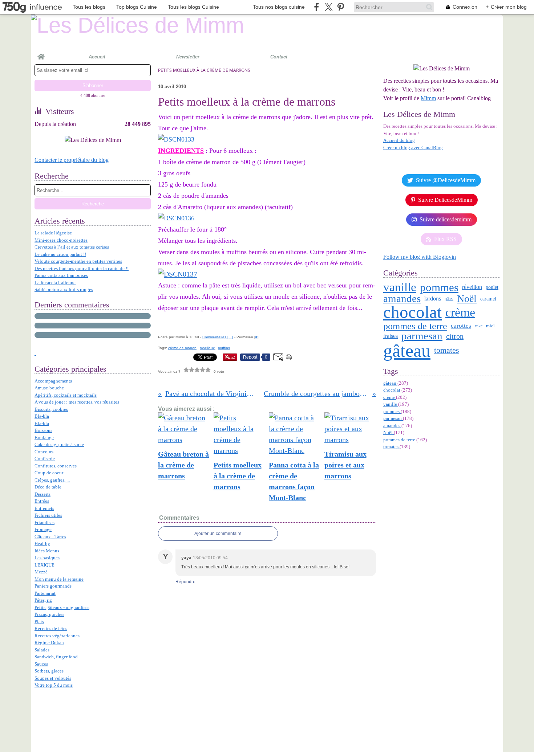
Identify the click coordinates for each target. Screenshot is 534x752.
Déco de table (48, 487)
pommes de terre (415, 326)
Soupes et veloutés (53, 678)
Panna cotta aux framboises (61, 275)
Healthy (42, 543)
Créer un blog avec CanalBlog (413, 147)
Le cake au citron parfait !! (60, 254)
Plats (39, 621)
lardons (432, 299)
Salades (42, 650)
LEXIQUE (44, 565)
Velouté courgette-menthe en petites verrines (78, 261)
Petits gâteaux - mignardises (62, 607)
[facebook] (316, 7)
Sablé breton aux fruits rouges (64, 289)
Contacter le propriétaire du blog (72, 160)
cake (478, 326)
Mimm (428, 98)
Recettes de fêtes (51, 628)
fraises (390, 336)
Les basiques (47, 557)
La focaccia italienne (55, 282)
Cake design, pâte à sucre (59, 444)
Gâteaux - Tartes (50, 536)
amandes (402, 298)
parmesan (421, 336)
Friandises (44, 522)
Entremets (44, 508)
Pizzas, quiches (49, 614)
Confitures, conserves (56, 466)
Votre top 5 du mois (54, 685)
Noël (467, 299)
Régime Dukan (49, 642)
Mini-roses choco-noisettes (61, 240)
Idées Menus (47, 550)
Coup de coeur (49, 472)
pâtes (449, 299)
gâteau (406, 351)
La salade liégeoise (53, 233)
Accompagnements (53, 381)
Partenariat (45, 593)
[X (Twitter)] (328, 7)
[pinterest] (340, 7)
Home (41, 53)
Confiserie (45, 458)
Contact (278, 56)
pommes (439, 287)
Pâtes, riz (43, 600)
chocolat (412, 312)
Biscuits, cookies (51, 409)
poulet (492, 287)
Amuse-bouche (49, 388)
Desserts (42, 494)
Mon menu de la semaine (59, 579)
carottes (461, 326)
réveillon (472, 287)
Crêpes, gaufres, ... (52, 480)
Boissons (43, 430)
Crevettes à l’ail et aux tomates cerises (72, 247)
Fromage (43, 529)
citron (455, 336)
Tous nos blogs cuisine (279, 7)
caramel (488, 298)
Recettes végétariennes (57, 635)
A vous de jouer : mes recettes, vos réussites (77, 402)
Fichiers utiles (48, 515)
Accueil (97, 56)
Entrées (42, 501)
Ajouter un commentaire (218, 533)
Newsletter (187, 56)
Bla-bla (42, 416)
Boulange (44, 437)
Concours (44, 451)
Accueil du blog (399, 140)
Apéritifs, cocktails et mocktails (66, 395)
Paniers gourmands (53, 586)
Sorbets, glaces (49, 671)
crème (460, 312)
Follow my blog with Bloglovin (419, 257)
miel (490, 325)
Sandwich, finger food (56, 656)
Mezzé (41, 572)
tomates (446, 350)
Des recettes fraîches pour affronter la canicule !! (82, 268)
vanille (399, 287)
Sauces (41, 664)
